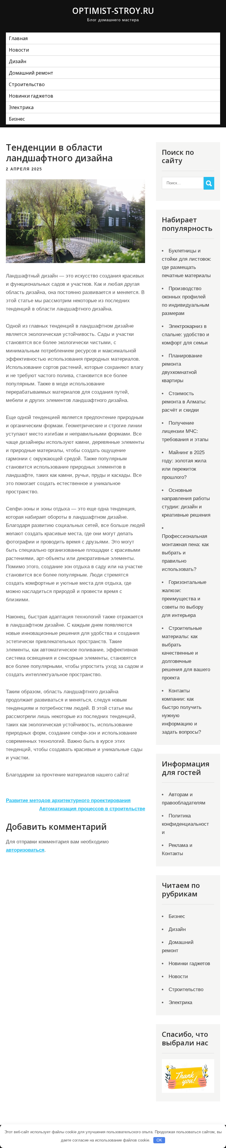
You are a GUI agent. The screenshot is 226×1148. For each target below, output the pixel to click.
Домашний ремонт (31, 73)
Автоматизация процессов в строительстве (92, 809)
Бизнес (17, 119)
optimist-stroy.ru (113, 10)
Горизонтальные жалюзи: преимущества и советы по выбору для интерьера (184, 598)
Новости (19, 50)
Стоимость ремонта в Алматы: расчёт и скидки (184, 402)
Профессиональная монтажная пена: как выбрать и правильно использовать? (185, 552)
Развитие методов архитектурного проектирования (68, 800)
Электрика (21, 107)
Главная (18, 38)
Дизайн (17, 61)
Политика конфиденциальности (185, 824)
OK (159, 1140)
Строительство (27, 84)
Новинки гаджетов (31, 96)
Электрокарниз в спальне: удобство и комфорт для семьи (185, 334)
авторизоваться (25, 850)
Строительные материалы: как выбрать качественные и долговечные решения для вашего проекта (186, 653)
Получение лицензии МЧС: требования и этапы (185, 431)
